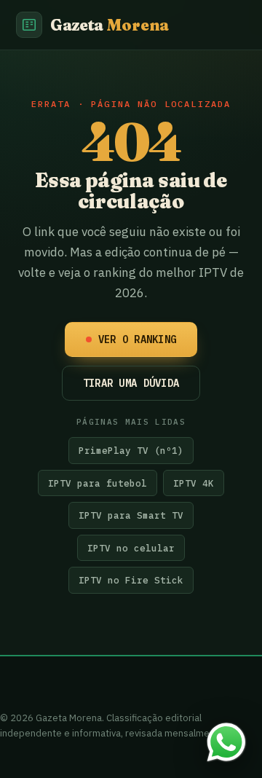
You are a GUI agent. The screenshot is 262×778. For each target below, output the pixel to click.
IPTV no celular (131, 548)
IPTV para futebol (97, 483)
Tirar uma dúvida (131, 383)
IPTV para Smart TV (131, 515)
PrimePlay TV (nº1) (131, 450)
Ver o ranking (137, 339)
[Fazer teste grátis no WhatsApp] (226, 742)
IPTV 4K (193, 483)
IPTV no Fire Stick (131, 580)
